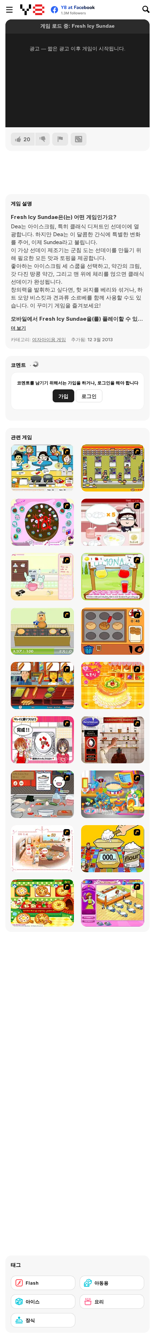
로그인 (89, 396)
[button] (18, 328)
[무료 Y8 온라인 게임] (32, 9)
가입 (63, 396)
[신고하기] (60, 139)
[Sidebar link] (9, 10)
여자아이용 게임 (49, 339)
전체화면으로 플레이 (77, 112)
